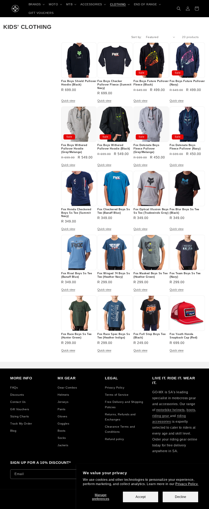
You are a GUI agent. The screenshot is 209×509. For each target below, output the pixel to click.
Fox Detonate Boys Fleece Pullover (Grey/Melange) (146, 149)
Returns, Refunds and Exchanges (120, 417)
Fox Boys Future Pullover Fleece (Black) (151, 83)
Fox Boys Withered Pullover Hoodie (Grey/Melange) (74, 149)
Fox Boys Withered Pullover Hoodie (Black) (113, 147)
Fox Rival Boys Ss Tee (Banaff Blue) (76, 275)
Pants (62, 409)
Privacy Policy (114, 387)
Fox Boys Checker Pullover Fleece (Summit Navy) (114, 85)
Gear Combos (67, 387)
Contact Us (18, 401)
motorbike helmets (170, 410)
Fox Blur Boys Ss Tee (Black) (184, 211)
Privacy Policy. (186, 484)
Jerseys (63, 401)
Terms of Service (117, 394)
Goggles (63, 423)
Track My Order (21, 423)
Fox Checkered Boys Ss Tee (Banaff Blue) (113, 211)
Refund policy (114, 439)
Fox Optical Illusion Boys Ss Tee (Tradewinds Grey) (151, 211)
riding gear (161, 416)
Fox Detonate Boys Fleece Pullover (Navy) (185, 147)
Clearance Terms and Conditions (120, 429)
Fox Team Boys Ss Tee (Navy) (185, 275)
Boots (62, 430)
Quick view (68, 100)
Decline (180, 497)
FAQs (14, 387)
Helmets (63, 394)
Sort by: (136, 37)
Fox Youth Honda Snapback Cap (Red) (183, 336)
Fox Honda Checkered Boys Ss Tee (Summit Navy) (76, 213)
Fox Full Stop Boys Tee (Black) (149, 336)
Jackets (63, 445)
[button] (36, 4)
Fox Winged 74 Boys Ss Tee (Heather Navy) (113, 275)
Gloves (62, 416)
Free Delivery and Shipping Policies (124, 404)
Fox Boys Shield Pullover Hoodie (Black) (78, 83)
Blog (13, 430)
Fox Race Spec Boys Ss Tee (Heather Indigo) (113, 336)
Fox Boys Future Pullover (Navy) (187, 83)
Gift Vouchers (19, 409)
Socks (62, 437)
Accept (141, 497)
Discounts (17, 394)
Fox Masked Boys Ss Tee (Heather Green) (150, 275)
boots (191, 410)
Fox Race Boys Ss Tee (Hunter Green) (76, 336)
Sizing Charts (19, 416)
